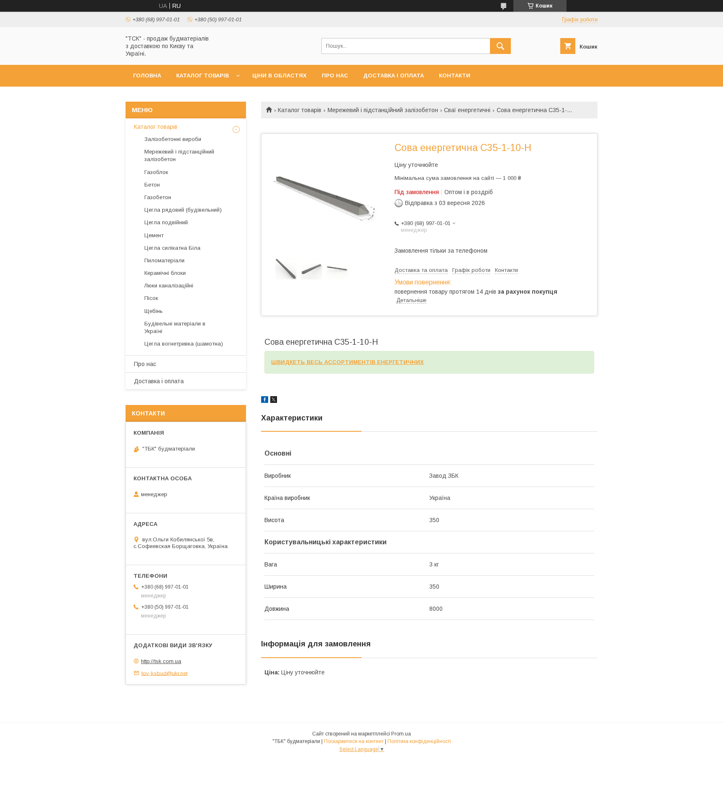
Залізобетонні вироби (172, 139)
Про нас (335, 75)
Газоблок (156, 172)
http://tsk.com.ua (161, 661)
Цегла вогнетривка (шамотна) (183, 344)
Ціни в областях (279, 75)
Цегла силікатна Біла (172, 248)
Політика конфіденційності (419, 741)
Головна (147, 75)
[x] (273, 400)
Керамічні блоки (165, 273)
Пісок (151, 298)
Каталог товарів (202, 75)
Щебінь (153, 311)
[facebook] (264, 400)
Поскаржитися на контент (354, 741)
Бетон (152, 185)
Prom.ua (401, 734)
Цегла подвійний (166, 222)
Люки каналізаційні (168, 285)
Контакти (454, 75)
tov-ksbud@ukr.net (164, 673)
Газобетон (157, 197)
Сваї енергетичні (467, 110)
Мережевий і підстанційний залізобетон (383, 110)
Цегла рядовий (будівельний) (183, 210)
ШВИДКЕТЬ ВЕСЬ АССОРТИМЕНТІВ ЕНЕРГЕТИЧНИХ (347, 362)
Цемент (154, 235)
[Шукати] (500, 46)
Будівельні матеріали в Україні (174, 327)
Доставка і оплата (393, 75)
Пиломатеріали (164, 260)
